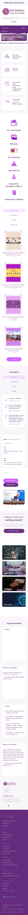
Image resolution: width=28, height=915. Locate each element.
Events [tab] (18, 439)
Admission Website (14, 531)
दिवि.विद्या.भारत (5, 823)
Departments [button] (4, 31)
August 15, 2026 (7, 679)
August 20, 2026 (7, 765)
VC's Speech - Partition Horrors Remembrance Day (15, 733)
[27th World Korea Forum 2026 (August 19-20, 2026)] (13, 305)
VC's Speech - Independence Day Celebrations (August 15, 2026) (14, 718)
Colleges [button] (23, 28)
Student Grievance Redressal (9, 865)
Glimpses (14, 144)
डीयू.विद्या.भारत (5, 826)
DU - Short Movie (14, 130)
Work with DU (14, 170)
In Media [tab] (14, 386)
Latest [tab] (5, 439)
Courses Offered (6, 837)
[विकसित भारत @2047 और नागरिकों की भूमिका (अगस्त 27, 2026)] (13, 241)
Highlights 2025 (11, 484)
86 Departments (17, 56)
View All (14, 359)
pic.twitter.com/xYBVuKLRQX (10, 760)
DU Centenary (14, 157)
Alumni (4, 839)
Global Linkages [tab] (14, 225)
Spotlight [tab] (14, 377)
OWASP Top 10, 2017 (10, 897)
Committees (5, 849)
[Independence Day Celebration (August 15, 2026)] (13, 336)
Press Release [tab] (12, 439)
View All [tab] (14, 391)
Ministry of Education (7, 873)
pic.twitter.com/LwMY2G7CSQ (11, 674)
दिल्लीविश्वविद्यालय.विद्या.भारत (8, 821)
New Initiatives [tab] (14, 215)
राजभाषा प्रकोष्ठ (16, 100)
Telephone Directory (7, 862)
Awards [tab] (14, 220)
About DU (4, 832)
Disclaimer (5, 886)
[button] (3, 52)
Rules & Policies (6, 853)
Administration (6, 846)
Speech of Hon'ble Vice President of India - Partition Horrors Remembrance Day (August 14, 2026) (14, 726)
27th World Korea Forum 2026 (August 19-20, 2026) (15, 712)
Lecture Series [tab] (14, 382)
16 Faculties (16, 55)
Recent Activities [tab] (14, 210)
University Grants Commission (10, 876)
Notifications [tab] (8, 443)
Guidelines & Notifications (9, 851)
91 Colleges (16, 58)
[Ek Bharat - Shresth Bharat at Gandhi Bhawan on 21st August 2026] (13, 273)
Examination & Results (14, 199)
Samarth (11, 817)
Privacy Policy (5, 883)
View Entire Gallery (11, 480)
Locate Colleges (6, 860)
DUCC (11, 891)
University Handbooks (7, 835)
